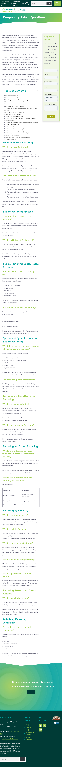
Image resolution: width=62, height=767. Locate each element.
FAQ (27, 730)
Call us (31, 692)
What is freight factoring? (13, 127)
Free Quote (57, 3)
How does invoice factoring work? (14, 98)
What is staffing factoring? (13, 125)
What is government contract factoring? (17, 133)
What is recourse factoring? (13, 114)
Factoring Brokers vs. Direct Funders (19, 592)
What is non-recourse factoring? (15, 116)
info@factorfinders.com (10, 739)
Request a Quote (11, 139)
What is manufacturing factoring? (15, 131)
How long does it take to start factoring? (16, 100)
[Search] (49, 3)
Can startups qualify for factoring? (14, 112)
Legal (28, 737)
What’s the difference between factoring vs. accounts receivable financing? (18, 454)
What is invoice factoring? (12, 96)
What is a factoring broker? (13, 135)
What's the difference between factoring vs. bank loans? (22, 122)
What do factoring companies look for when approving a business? (20, 347)
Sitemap (29, 740)
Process (28, 727)
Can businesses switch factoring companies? (18, 137)
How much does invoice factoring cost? (16, 104)
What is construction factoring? (15, 129)
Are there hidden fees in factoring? (15, 106)
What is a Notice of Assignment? (14, 102)
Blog (27, 725)
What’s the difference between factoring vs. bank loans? (17, 479)
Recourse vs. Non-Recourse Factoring (18, 398)
